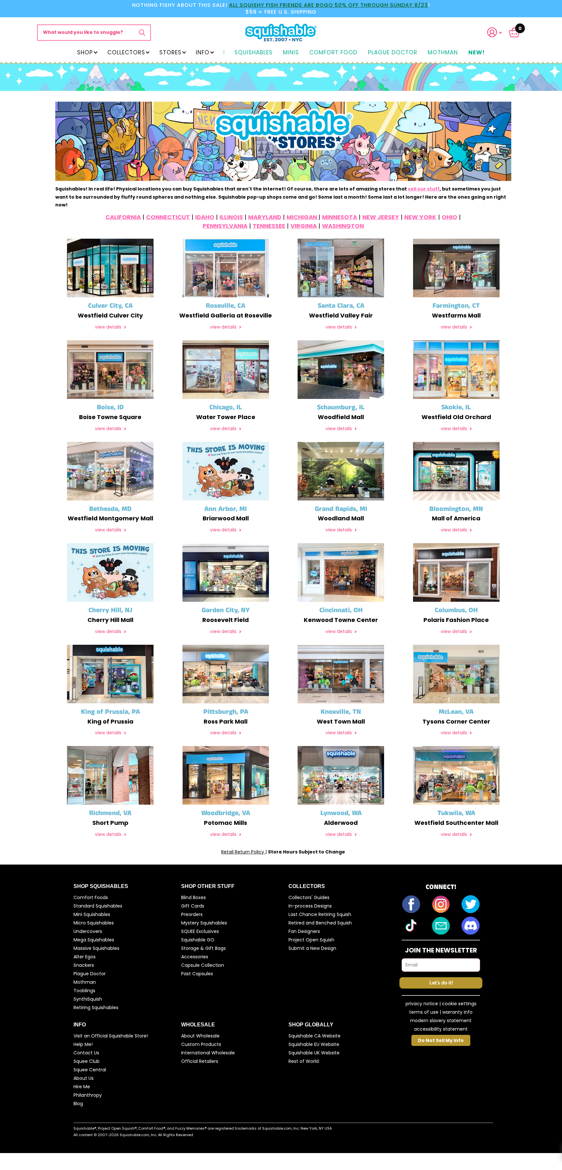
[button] (498, 32)
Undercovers (88, 931)
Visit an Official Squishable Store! (111, 1036)
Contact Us (86, 1053)
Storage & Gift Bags (203, 948)
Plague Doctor (392, 52)
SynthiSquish (88, 999)
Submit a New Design (312, 948)
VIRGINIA (303, 226)
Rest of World (303, 1061)
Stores (170, 52)
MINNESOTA (339, 217)
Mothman (443, 52)
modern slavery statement (441, 1020)
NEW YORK (420, 217)
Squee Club (87, 1061)
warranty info (457, 1012)
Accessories (194, 956)
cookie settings (459, 1003)
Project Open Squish (311, 940)
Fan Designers (304, 931)
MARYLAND (264, 217)
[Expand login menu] (494, 32)
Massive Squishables (96, 948)
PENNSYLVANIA (225, 226)
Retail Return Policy (243, 852)
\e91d (142, 32)
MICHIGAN (302, 217)
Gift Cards (192, 906)
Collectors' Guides (308, 897)
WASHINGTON (343, 226)
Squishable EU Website (313, 1044)
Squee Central (90, 1069)
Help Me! (83, 1044)
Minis (291, 52)
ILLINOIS (231, 217)
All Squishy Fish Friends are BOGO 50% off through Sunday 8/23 (328, 5)
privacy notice (422, 1003)
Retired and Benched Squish (320, 923)
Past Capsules (197, 973)
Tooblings (84, 990)
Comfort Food (333, 52)
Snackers (84, 965)
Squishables (253, 52)
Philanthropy (88, 1095)
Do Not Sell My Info (441, 1040)
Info (202, 52)
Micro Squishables (94, 923)
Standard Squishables (98, 906)
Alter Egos (85, 956)
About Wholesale (200, 1036)
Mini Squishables (92, 914)
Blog (78, 1103)
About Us (84, 1078)
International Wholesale (208, 1053)
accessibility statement (441, 1029)
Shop (85, 52)
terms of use (423, 1012)
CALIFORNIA (123, 217)
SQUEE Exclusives (200, 931)
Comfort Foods (91, 897)
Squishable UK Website (314, 1053)
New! (476, 52)
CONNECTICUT (168, 217)
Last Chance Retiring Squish (319, 914)
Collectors (126, 52)
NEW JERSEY (380, 217)
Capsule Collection (202, 965)
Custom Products (201, 1044)
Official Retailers (199, 1061)
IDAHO (204, 217)
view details (109, 327)
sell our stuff (424, 189)
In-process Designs (310, 906)
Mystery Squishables (204, 923)
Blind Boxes (193, 897)
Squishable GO (197, 940)
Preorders (192, 914)
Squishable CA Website (314, 1036)
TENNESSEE (269, 226)
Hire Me (82, 1086)
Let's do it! (441, 983)
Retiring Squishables (96, 1007)
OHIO (449, 217)
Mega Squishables (94, 940)
